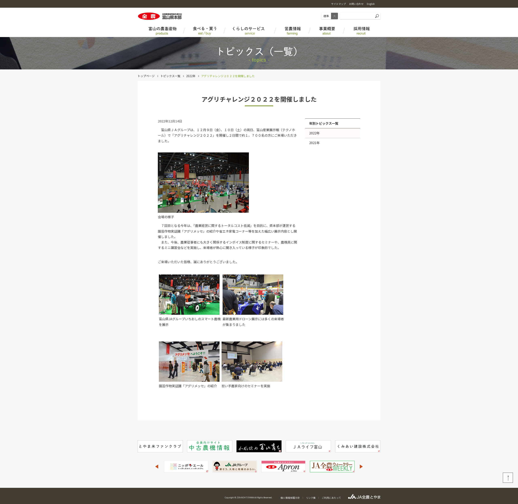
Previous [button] (156, 466)
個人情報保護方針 (290, 497)
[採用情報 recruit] (361, 29)
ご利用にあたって (331, 497)
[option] (186, 466)
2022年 (190, 76)
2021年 (314, 142)
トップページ (146, 76)
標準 (326, 16)
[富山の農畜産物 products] (162, 29)
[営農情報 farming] (292, 29)
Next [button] (361, 466)
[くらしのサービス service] (250, 29)
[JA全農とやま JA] (327, 29)
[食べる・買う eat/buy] (204, 29)
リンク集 (311, 497)
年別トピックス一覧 (323, 123)
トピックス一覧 (170, 76)
